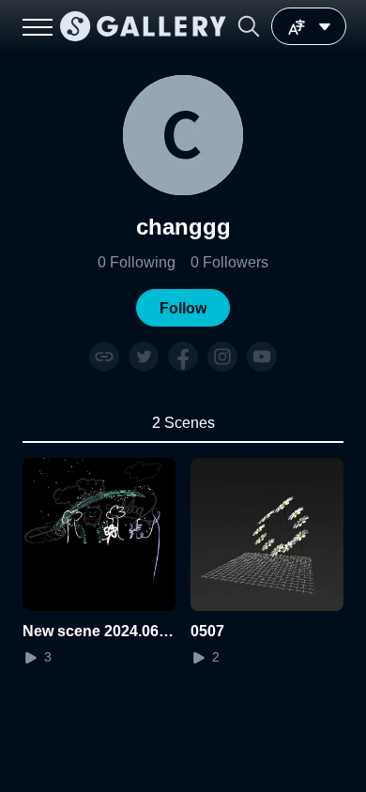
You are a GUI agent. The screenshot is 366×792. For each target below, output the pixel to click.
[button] (249, 26)
